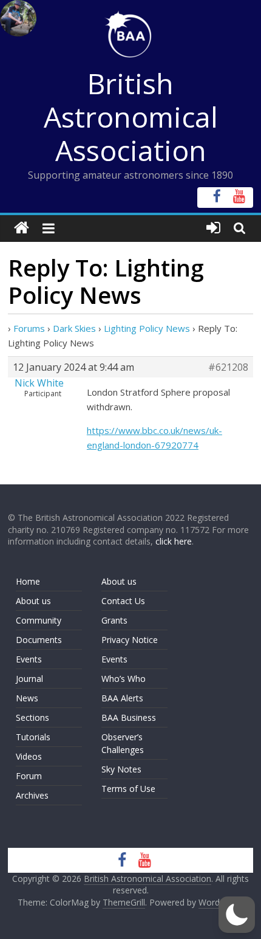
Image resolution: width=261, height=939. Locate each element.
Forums (29, 328)
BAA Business (128, 717)
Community (38, 620)
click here (173, 541)
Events (29, 659)
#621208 (228, 367)
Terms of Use (128, 788)
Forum (29, 776)
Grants (114, 620)
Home (28, 581)
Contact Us (123, 601)
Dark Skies (74, 328)
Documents (39, 639)
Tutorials (33, 737)
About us (33, 601)
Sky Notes (121, 769)
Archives (32, 795)
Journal (29, 678)
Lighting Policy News (147, 328)
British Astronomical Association (131, 116)
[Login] (213, 228)
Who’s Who (123, 678)
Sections (32, 717)
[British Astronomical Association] (21, 228)
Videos (29, 756)
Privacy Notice (129, 639)
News (27, 698)
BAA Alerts (122, 698)
